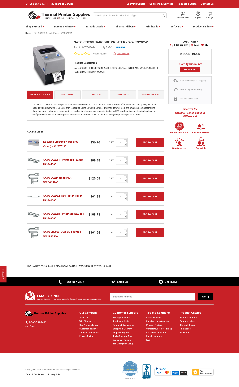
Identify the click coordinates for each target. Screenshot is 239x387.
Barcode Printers (64, 26)
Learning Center (136, 3)
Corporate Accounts (156, 332)
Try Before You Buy (122, 336)
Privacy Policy (86, 336)
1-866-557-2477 (181, 45)
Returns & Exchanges (123, 325)
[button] (3, 274)
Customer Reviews (88, 329)
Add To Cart (150, 142)
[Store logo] (45, 314)
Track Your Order (121, 321)
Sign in (198, 17)
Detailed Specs (68, 95)
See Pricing (190, 69)
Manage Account (121, 317)
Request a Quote (187, 3)
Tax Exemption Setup (123, 344)
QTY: (111, 142)
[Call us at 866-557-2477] (27, 322)
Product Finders (202, 26)
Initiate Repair (182, 17)
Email (196, 45)
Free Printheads (154, 336)
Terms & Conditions (88, 332)
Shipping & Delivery (122, 329)
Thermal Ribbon (124, 26)
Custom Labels (153, 317)
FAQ (148, 340)
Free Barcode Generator (158, 321)
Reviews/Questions (150, 95)
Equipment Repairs (122, 340)
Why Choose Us (86, 321)
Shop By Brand (34, 26)
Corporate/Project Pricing (159, 329)
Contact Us (207, 3)
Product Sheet (123, 54)
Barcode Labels (95, 26)
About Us (83, 317)
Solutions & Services (161, 3)
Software (176, 26)
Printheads (152, 26)
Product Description (40, 95)
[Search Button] (163, 15)
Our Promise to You (88, 325)
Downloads (95, 95)
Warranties (123, 95)
